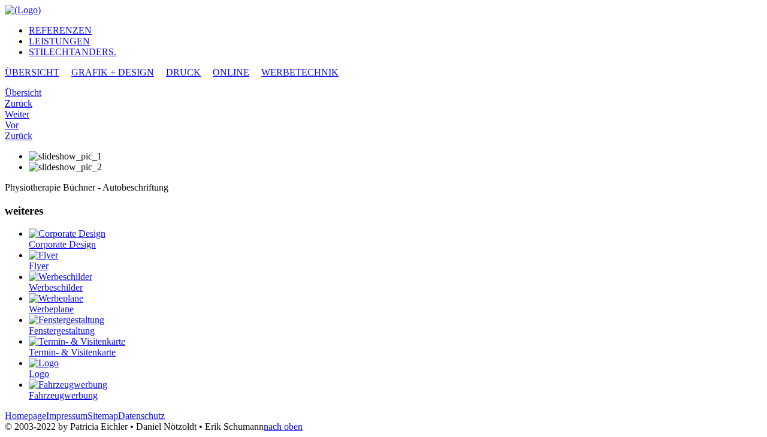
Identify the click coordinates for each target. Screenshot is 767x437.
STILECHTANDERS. (72, 52)
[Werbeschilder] (60, 277)
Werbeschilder (56, 287)
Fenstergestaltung (62, 331)
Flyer (39, 266)
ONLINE (231, 72)
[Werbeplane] (56, 298)
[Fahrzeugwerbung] (68, 384)
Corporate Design (62, 244)
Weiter (17, 114)
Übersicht (23, 93)
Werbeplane (51, 309)
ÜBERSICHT (32, 72)
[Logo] (44, 363)
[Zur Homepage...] (23, 10)
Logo (39, 374)
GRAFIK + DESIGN (112, 72)
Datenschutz (141, 416)
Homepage (25, 416)
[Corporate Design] (67, 233)
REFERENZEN (60, 30)
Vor (12, 125)
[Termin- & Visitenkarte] (77, 341)
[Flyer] (43, 255)
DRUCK (183, 72)
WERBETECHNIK (300, 72)
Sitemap (102, 416)
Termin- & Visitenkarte (72, 352)
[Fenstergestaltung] (66, 320)
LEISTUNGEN (59, 41)
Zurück (18, 103)
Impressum (66, 416)
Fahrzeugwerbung (63, 395)
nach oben (283, 426)
